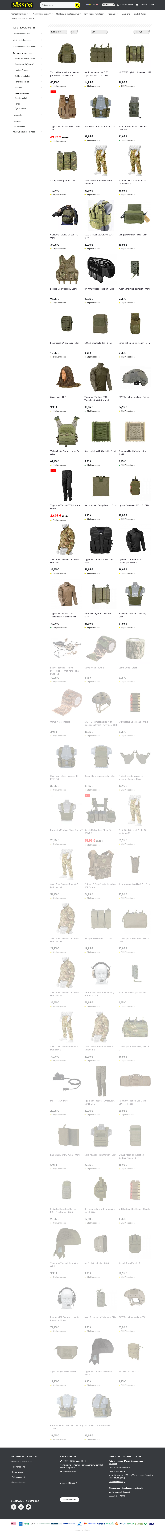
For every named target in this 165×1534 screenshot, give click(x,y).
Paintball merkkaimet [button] (19, 14)
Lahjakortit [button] (126, 14)
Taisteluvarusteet (22, 94)
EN (94, 5)
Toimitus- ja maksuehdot (22, 1462)
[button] (27, 33)
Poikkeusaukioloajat (117, 1482)
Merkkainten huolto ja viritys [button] (67, 14)
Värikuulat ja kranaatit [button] (42, 14)
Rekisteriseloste (18, 1467)
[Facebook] (13, 1507)
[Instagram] (21, 1507)
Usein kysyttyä (69, 1500)
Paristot (18, 104)
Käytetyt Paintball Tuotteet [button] (22, 19)
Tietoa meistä (17, 1472)
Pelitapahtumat (18, 1477)
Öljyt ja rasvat (20, 108)
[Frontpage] (22, 4)
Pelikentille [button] (112, 14)
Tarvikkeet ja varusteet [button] (93, 14)
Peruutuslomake (19, 1482)
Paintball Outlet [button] (139, 14)
